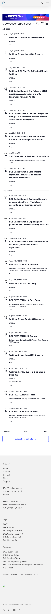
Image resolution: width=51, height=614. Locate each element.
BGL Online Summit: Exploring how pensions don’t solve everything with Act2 (29, 223)
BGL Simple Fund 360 (12, 530)
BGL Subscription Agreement (15, 561)
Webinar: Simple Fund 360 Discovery (26, 37)
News (5, 478)
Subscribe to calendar (24, 439)
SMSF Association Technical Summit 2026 (29, 156)
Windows (28, 574)
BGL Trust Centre (10, 551)
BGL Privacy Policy (11, 555)
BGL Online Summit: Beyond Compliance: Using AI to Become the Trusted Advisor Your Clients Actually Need (29, 116)
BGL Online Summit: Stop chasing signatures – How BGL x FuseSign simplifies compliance (25, 174)
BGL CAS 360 (9, 527)
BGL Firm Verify (10, 540)
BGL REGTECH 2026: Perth (22, 394)
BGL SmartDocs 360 (12, 537)
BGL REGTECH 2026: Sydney (23, 336)
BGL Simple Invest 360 (13, 533)
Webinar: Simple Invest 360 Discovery (27, 54)
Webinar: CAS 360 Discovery (22, 283)
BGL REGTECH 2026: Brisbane (23, 264)
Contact (6, 475)
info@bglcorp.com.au (18, 504)
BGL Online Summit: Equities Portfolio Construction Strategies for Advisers (27, 138)
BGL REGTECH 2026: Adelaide (23, 411)
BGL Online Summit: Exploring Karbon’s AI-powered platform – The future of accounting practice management (28, 202)
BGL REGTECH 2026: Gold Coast (24, 300)
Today (26, 431)
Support (6, 481)
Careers (6, 471)
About (5, 468)
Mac (36, 574)
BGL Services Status (12, 558)
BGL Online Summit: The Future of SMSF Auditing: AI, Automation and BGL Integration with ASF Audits (28, 94)
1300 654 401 (16, 501)
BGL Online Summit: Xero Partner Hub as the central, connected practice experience (28, 244)
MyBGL (6, 524)
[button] (47, 3)
